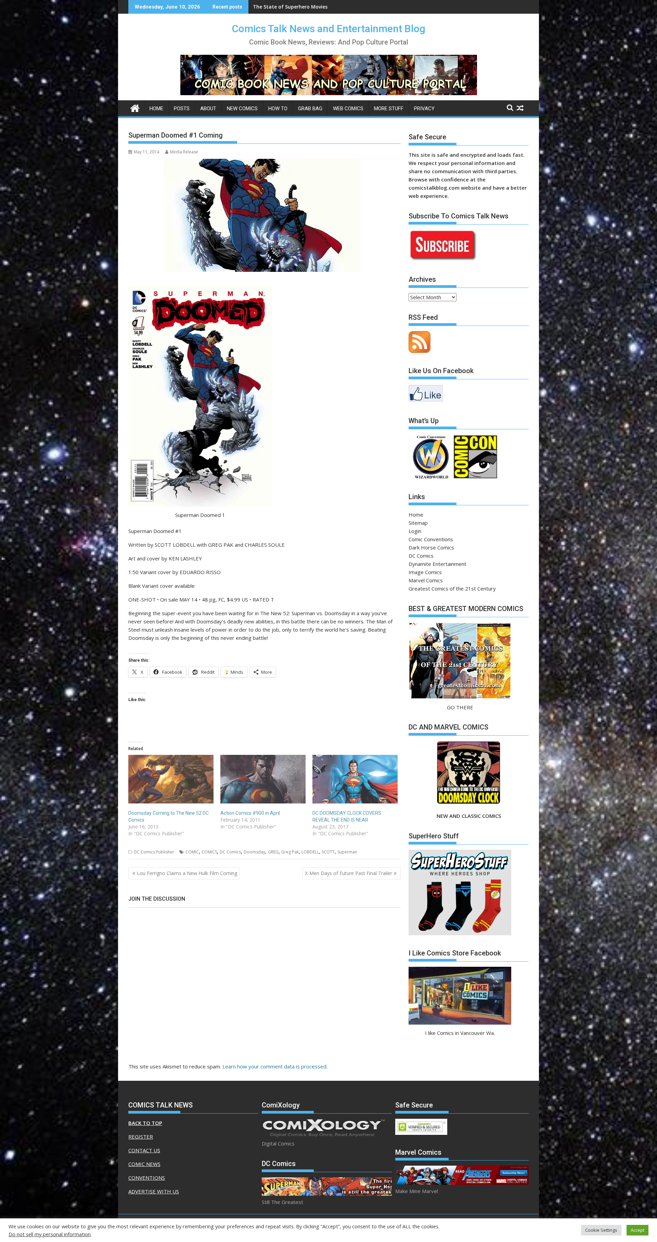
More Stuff (388, 108)
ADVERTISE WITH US (153, 1191)
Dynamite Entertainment (437, 563)
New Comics (242, 108)
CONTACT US (144, 1150)
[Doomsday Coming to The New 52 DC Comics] (171, 779)
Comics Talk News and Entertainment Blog (328, 29)
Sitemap (418, 522)
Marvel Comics (426, 580)
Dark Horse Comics (431, 547)
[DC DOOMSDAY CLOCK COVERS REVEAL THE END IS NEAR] (355, 779)
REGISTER (140, 1136)
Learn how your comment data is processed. (274, 1066)
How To (277, 108)
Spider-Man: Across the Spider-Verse (296, 6)
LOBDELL (310, 852)
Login (415, 531)
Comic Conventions (431, 539)
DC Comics (230, 852)
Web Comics (348, 108)
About (208, 108)
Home (156, 108)
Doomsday (254, 852)
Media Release (184, 152)
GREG (273, 852)
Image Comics (425, 572)
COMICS (209, 852)
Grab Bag (310, 108)
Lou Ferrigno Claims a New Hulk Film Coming (187, 873)
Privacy (424, 108)
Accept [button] (637, 1230)
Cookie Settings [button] (601, 1230)
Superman (347, 852)
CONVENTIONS (146, 1177)
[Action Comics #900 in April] (263, 779)
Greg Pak (290, 852)
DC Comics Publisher (154, 852)
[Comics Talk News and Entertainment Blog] (135, 107)
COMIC (192, 852)
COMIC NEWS (144, 1164)
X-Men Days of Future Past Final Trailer (348, 873)
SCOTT (328, 852)
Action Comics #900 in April (250, 813)
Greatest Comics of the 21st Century (452, 588)
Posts (182, 108)
